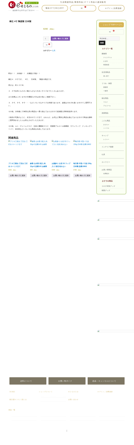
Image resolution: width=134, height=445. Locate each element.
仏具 (53, 50)
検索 (102, 43)
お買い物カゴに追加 (60, 38)
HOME (27, 15)
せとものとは (85, 15)
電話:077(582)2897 (54, 8)
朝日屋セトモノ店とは (47, 15)
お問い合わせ (103, 15)
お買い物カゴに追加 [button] (17, 175)
